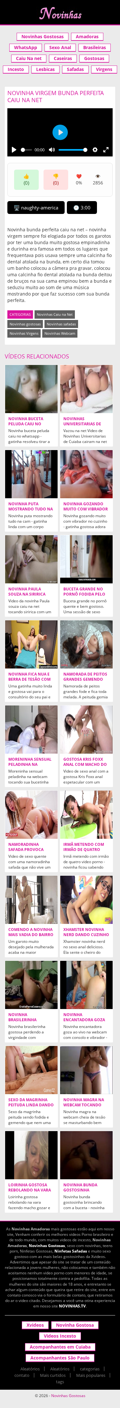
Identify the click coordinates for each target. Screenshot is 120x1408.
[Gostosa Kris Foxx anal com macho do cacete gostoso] (86, 729)
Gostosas (94, 58)
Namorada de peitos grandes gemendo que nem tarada (85, 679)
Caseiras (63, 58)
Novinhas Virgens (24, 333)
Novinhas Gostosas (42, 36)
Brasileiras (94, 47)
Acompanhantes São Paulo (60, 1358)
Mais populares (90, 1375)
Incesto (16, 69)
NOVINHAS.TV (72, 1306)
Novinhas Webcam (59, 333)
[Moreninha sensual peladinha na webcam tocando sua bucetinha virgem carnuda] (31, 729)
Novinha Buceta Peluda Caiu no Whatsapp (25, 424)
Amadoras (87, 36)
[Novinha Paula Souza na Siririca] (31, 559)
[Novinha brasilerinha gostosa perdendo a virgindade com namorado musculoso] (31, 985)
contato (21, 1375)
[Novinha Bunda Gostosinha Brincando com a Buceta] (86, 1155)
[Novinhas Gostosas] (60, 13)
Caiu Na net (29, 58)
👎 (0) (56, 179)
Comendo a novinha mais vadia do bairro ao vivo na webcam (30, 935)
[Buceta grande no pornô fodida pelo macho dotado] (86, 559)
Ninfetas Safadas (70, 1251)
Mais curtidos (53, 1375)
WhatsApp (25, 47)
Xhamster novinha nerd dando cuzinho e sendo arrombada (86, 935)
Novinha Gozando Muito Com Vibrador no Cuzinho (85, 509)
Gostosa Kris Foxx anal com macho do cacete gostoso (85, 764)
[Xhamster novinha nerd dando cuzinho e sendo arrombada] (86, 900)
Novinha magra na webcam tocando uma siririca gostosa (86, 1105)
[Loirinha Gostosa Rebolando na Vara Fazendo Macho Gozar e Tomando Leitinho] (31, 1155)
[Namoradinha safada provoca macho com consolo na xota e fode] (31, 815)
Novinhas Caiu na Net (55, 314)
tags (60, 1382)
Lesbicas (45, 69)
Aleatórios (30, 1369)
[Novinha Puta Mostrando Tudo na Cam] (31, 474)
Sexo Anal (60, 47)
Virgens (104, 69)
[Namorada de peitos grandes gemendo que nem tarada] (86, 644)
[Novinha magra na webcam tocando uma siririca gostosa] (86, 1070)
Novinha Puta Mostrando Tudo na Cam (30, 509)
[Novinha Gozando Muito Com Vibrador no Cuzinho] (86, 474)
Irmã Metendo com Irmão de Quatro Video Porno (83, 849)
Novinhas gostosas (25, 324)
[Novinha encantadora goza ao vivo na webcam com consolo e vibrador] (86, 985)
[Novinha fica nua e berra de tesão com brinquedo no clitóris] (31, 644)
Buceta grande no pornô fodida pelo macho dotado (84, 594)
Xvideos (35, 1325)
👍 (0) (26, 179)
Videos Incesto (60, 1336)
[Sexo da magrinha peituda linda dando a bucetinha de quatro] (31, 1070)
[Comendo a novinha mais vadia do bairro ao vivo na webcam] (31, 900)
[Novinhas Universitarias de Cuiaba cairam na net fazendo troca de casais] (86, 389)
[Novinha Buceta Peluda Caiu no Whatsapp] (31, 389)
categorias (90, 1369)
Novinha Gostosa (75, 1325)
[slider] (26, 150)
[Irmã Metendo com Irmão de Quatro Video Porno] (86, 815)
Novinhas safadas (61, 324)
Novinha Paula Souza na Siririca (26, 592)
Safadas (75, 69)
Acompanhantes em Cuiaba (60, 1347)
